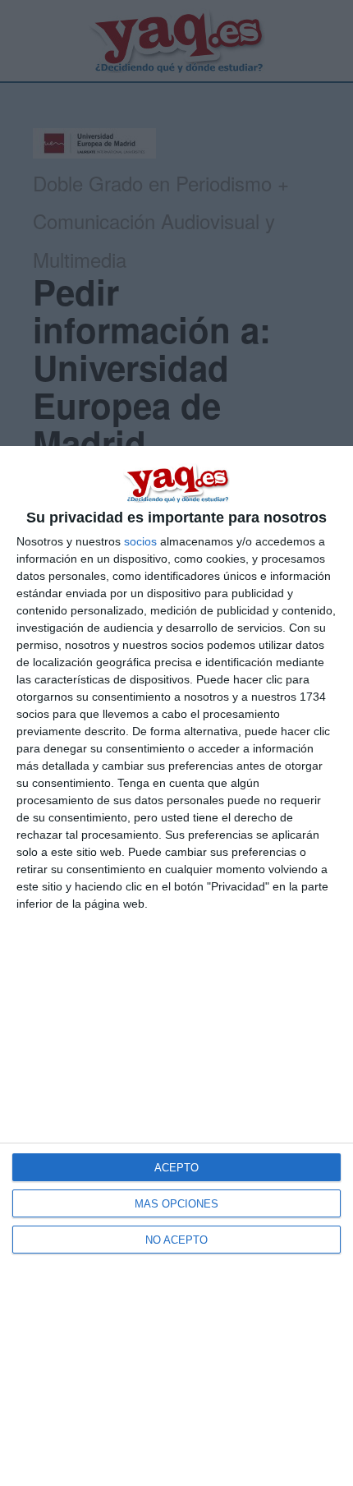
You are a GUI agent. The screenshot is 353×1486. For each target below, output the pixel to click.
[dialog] (176, 966)
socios (140, 541)
